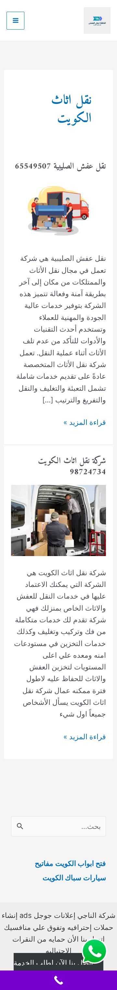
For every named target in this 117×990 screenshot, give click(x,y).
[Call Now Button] (58, 980)
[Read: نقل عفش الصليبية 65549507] (58, 210)
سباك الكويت (62, 877)
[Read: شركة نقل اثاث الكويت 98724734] (58, 519)
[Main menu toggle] (15, 21)
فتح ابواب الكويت (80, 863)
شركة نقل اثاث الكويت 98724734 (72, 466)
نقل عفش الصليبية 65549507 (60, 166)
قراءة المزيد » (84, 423)
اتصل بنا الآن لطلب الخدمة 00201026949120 (54, 968)
